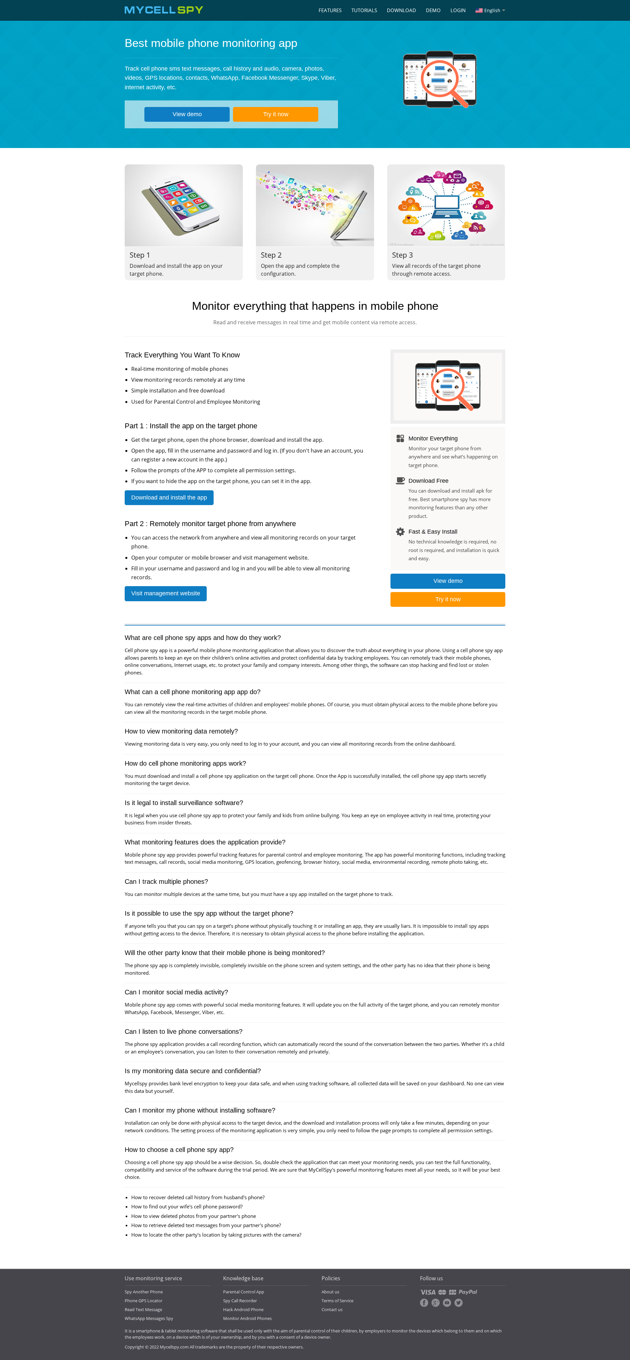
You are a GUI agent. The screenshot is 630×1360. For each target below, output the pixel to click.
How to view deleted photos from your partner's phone (193, 1216)
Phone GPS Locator (143, 1301)
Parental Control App (243, 1292)
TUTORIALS (364, 10)
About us (330, 1292)
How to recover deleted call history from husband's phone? (197, 1197)
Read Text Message (143, 1309)
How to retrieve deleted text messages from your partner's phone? (206, 1225)
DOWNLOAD (401, 10)
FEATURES (330, 10)
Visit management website (165, 593)
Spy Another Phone (144, 1292)
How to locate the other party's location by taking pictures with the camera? (216, 1234)
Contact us (332, 1309)
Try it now (275, 114)
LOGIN (458, 10)
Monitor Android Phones (247, 1318)
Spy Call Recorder (240, 1301)
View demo (187, 114)
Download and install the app (169, 497)
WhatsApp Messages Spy (149, 1318)
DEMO (433, 10)
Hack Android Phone (243, 1309)
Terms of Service (337, 1301)
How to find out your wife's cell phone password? (186, 1206)
